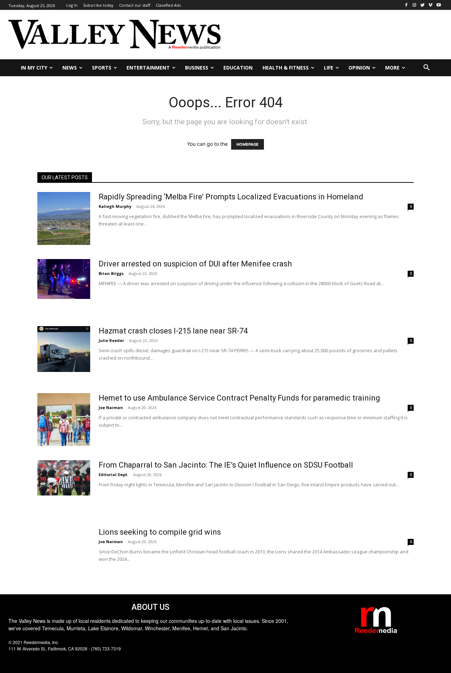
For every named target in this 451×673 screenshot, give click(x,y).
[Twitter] (423, 5)
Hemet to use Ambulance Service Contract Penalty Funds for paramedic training (239, 397)
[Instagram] (414, 5)
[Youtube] (438, 5)
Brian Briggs (111, 273)
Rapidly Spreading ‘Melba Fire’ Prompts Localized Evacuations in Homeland (231, 196)
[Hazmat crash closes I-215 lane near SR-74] (63, 349)
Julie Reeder (111, 340)
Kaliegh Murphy (115, 206)
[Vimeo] (430, 5)
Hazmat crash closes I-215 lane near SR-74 (173, 330)
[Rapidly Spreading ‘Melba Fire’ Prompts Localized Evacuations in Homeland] (63, 218)
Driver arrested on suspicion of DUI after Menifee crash (195, 263)
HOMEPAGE (247, 144)
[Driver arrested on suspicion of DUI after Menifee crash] (63, 279)
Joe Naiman (111, 407)
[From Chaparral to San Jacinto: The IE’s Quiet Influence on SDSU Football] (63, 477)
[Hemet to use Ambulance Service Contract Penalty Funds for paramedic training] (63, 419)
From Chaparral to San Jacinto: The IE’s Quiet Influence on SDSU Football (226, 465)
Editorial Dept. (113, 474)
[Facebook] (406, 5)
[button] (426, 67)
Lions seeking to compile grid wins (160, 532)
